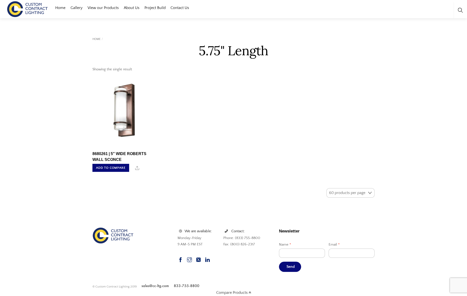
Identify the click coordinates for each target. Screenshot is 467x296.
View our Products (103, 8)
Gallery (76, 8)
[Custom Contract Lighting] (27, 8)
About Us (131, 8)
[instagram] (189, 259)
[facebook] (180, 259)
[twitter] (198, 259)
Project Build (155, 8)
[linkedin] (207, 259)
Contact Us (180, 8)
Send (291, 267)
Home (60, 8)
